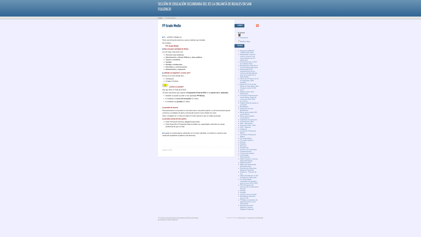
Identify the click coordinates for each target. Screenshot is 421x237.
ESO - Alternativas (246, 123)
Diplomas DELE (245, 162)
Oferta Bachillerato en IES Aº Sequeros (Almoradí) (249, 176)
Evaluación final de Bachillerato (246, 109)
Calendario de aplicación (248, 120)
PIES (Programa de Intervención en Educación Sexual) (249, 187)
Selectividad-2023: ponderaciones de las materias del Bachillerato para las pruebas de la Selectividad (248, 73)
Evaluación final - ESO (248, 125)
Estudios (243, 144)
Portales (243, 190)
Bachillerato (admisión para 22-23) (247, 197)
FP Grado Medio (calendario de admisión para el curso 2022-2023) (249, 181)
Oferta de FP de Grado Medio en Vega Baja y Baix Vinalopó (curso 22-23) (249, 86)
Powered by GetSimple (255, 218)
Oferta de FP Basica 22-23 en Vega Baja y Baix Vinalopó (249, 80)
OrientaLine (244, 38)
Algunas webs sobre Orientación (247, 92)
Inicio (242, 90)
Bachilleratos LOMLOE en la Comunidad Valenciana (249, 66)
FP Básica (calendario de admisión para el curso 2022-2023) (249, 202)
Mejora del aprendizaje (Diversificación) (248, 165)
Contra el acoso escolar (248, 194)
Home (160, 18)
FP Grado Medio (246, 138)
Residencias (244, 148)
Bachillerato (244, 107)
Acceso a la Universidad (248, 149)
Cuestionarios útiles (247, 121)
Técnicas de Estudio (247, 153)
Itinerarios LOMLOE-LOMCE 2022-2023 (247, 51)
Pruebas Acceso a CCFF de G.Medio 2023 (248, 63)
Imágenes (243, 129)
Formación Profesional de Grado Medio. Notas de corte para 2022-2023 (249, 97)
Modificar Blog (245, 41)
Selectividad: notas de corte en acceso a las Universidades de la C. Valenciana (248, 57)
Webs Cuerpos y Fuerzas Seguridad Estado (249, 160)
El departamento (246, 151)
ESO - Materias (245, 127)
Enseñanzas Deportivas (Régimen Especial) (248, 169)
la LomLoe (243, 101)
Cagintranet (242, 218)
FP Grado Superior (246, 140)
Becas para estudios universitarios (247, 117)
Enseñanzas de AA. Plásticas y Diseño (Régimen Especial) (247, 207)
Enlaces (243, 142)
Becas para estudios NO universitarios (248, 113)
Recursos (243, 146)
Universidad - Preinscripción (245, 156)
